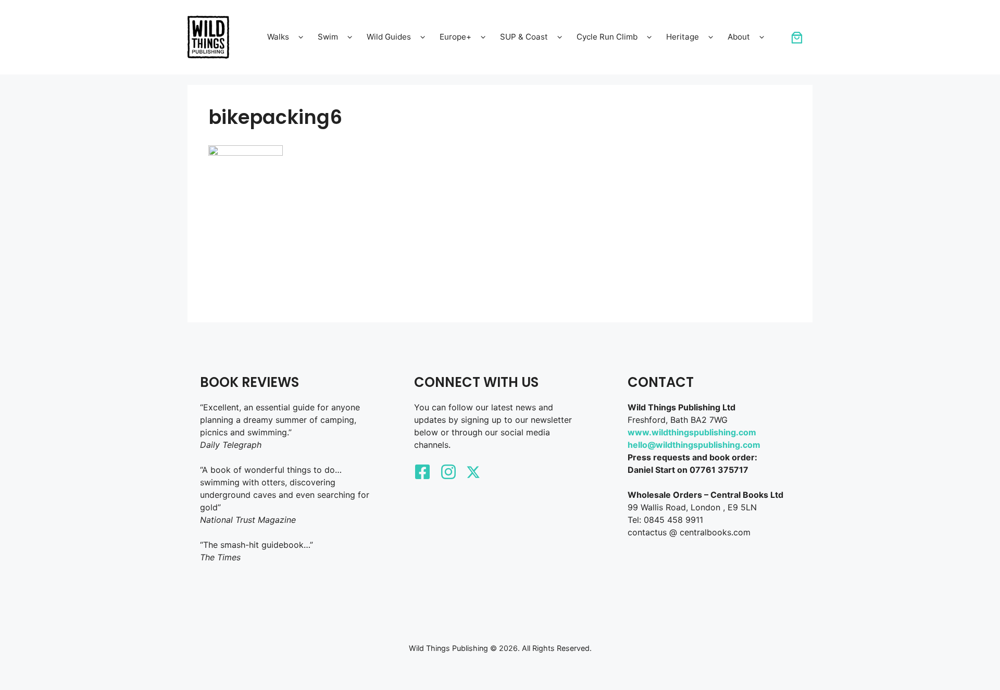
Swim (328, 37)
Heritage (682, 37)
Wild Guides (389, 37)
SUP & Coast (524, 37)
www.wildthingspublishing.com (692, 432)
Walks (278, 37)
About (739, 37)
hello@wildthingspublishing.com (694, 445)
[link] (797, 37)
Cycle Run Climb (607, 37)
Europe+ (455, 37)
